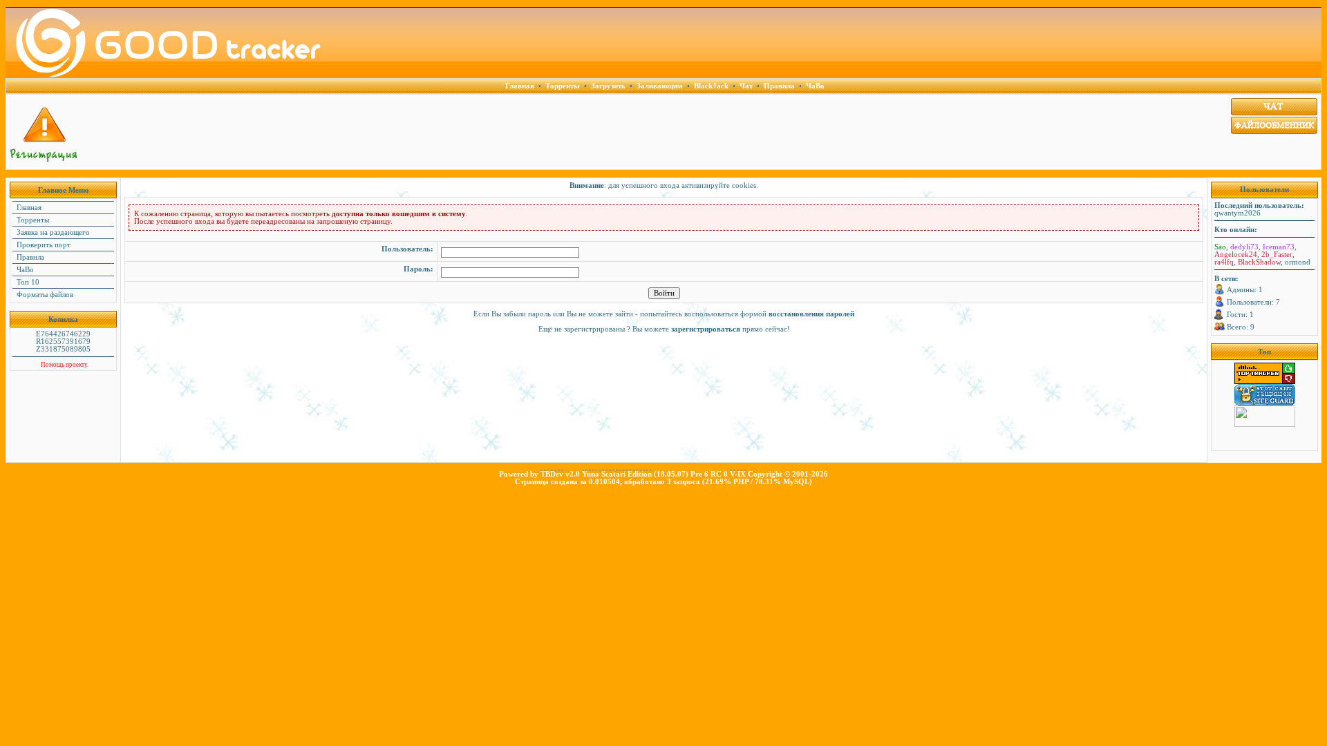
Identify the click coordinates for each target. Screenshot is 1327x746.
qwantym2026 (1237, 213)
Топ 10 (27, 282)
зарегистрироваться (705, 329)
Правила (29, 257)
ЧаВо (24, 270)
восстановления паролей (811, 314)
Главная (28, 207)
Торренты (32, 220)
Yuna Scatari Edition (617, 474)
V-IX (738, 474)
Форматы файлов (44, 294)
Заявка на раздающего (52, 232)
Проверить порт (42, 245)
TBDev (551, 474)
